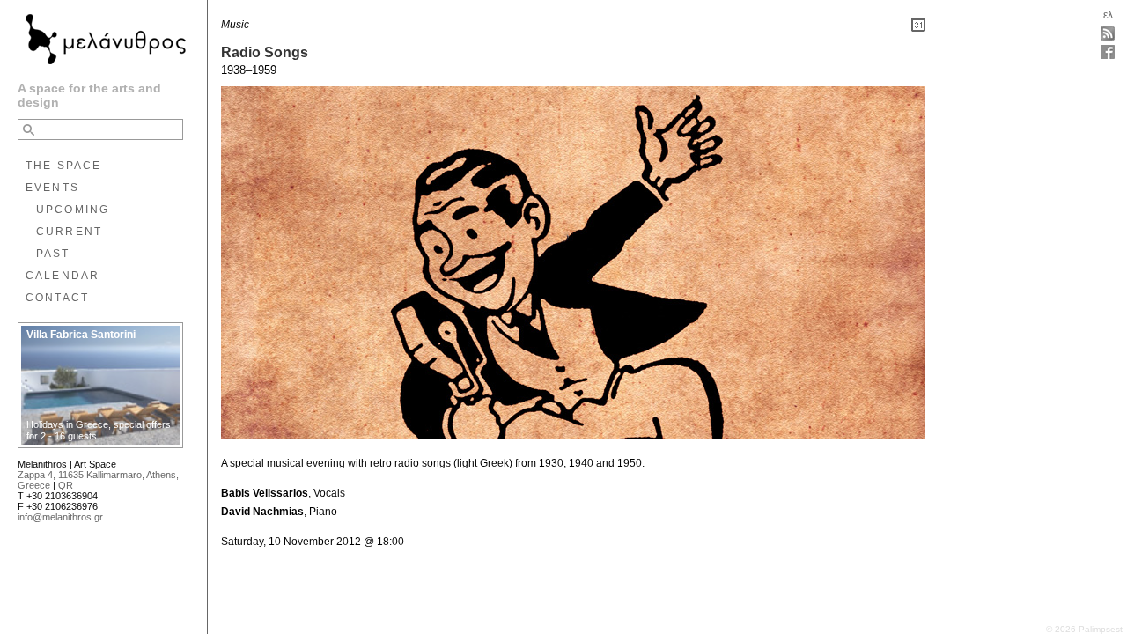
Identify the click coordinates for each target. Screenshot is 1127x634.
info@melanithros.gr (60, 517)
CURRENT (69, 231)
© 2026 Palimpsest (1084, 629)
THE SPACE (63, 165)
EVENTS (52, 187)
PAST (53, 253)
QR (65, 485)
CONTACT (57, 297)
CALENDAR (62, 275)
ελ (1108, 15)
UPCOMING (72, 209)
